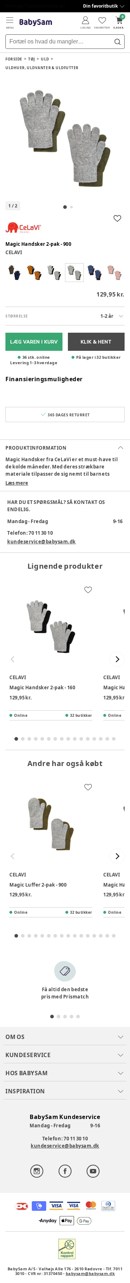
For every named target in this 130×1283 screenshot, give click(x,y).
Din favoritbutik (100, 6)
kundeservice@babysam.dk (41, 541)
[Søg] (117, 42)
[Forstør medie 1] (65, 138)
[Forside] (36, 22)
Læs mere (16, 483)
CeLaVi (13, 252)
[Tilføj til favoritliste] (117, 218)
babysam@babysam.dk (90, 1273)
